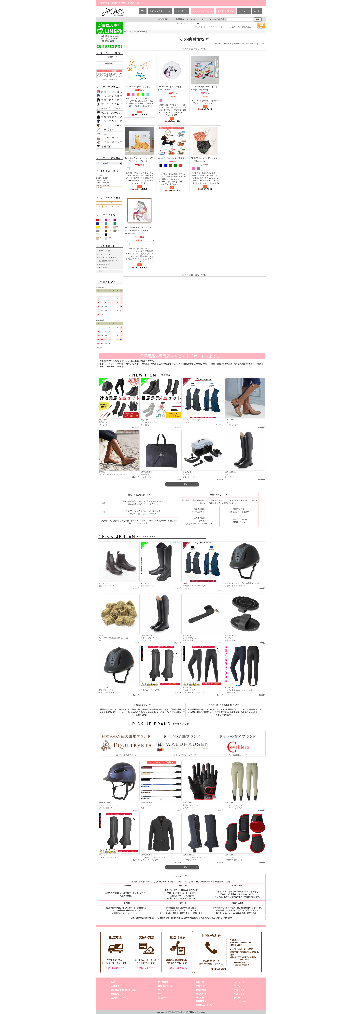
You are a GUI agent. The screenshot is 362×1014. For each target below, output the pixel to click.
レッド (100, 219)
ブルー (109, 222)
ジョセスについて (104, 254)
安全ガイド (102, 271)
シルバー (109, 237)
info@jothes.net (242, 965)
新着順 (261, 44)
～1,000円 (99, 175)
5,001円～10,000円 (102, 183)
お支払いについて (119, 997)
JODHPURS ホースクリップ (138, 87)
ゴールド (100, 237)
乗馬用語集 (201, 1001)
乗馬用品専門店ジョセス (178, 1012)
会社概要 (115, 986)
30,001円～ (100, 188)
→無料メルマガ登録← (202, 11)
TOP (143, 11)
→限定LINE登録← (225, 11)
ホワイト (100, 233)
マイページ (244, 11)
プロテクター (240, 990)
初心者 (221, 19)
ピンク (109, 219)
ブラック (109, 233)
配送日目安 (163, 982)
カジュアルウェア (242, 1001)
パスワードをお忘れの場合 (240, 27)
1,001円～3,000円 (102, 178)
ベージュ (118, 226)
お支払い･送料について (160, 11)
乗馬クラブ (163, 997)
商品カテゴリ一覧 (129, 32)
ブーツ (237, 986)
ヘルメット (239, 982)
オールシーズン (109, 203)
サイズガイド (103, 267)
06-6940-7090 (219, 969)
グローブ (238, 997)
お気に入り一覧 (199, 27)
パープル (118, 219)
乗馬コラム (201, 986)
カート (257, 11)
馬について (201, 994)
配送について (117, 994)
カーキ (117, 230)
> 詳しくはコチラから (115, 968)
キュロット (239, 994)
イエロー (100, 226)
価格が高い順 (239, 44)
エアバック (211, 19)
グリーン (118, 222)
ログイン (223, 27)
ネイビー (100, 222)
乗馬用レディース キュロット (190, 19)
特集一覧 (200, 982)
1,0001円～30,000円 (103, 185)
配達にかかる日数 (104, 251)
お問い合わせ (182, 11)
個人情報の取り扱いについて (108, 261)
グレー (100, 230)
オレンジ (109, 226)
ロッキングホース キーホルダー (172, 158)
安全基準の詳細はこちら (110, 79)
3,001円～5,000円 (102, 180)
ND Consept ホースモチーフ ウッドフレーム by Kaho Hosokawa (138, 230)
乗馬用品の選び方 (104, 264)
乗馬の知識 (201, 990)
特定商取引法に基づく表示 (107, 257)
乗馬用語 (200, 997)
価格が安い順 (251, 44)
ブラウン (109, 230)
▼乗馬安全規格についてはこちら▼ (126, 913)
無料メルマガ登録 (166, 986)
